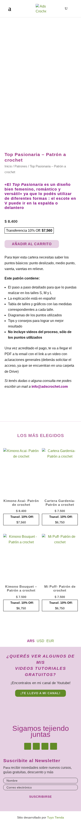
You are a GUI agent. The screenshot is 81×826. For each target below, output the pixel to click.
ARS (31, 641)
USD (40, 641)
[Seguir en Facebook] (36, 746)
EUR (50, 641)
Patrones (20, 166)
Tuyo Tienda (55, 817)
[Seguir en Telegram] (53, 746)
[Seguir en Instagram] (27, 746)
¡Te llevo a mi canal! (40, 693)
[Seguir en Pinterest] (44, 746)
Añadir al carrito (32, 244)
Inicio (8, 166)
